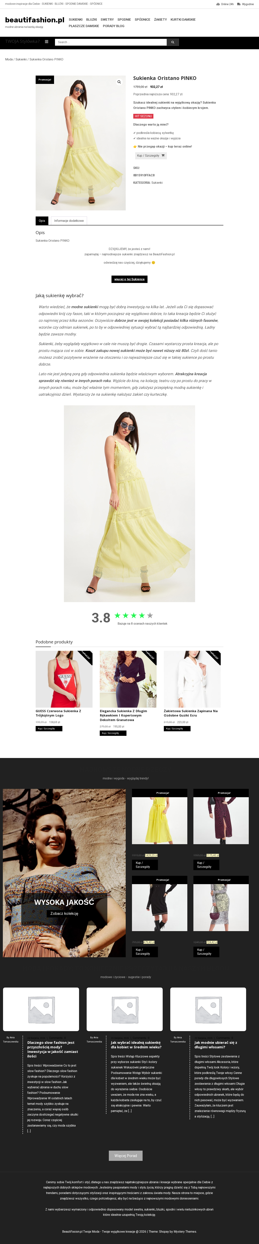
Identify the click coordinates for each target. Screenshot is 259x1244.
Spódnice (142, 19)
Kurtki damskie (183, 19)
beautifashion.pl (34, 20)
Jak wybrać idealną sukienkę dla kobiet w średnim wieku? (136, 1045)
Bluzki (91, 19)
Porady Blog (113, 26)
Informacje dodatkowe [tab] (69, 221)
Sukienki (75, 19)
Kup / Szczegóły (148, 155)
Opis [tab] (42, 221)
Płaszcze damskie (84, 26)
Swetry (107, 19)
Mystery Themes (185, 1231)
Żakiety (160, 19)
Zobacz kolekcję (64, 913)
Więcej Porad (126, 1155)
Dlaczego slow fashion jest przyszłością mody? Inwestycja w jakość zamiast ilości (52, 1050)
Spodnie (124, 19)
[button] (119, 82)
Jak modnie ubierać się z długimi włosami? (216, 1045)
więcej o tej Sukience (129, 279)
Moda (9, 59)
